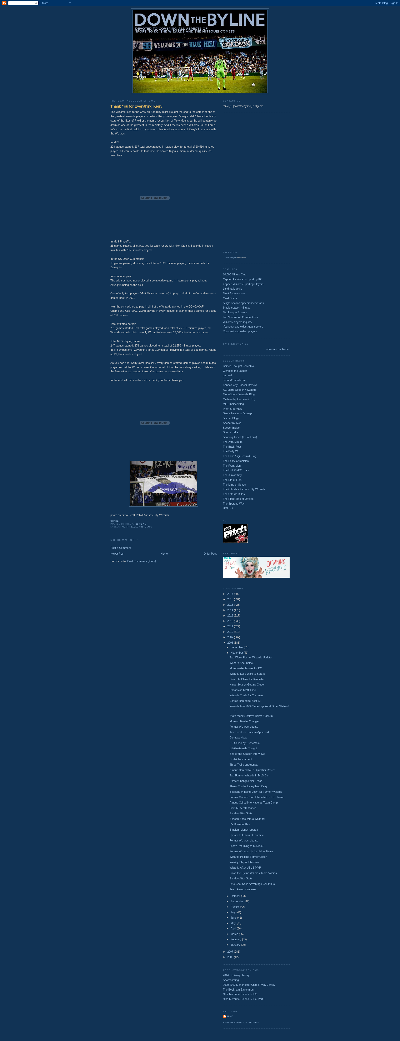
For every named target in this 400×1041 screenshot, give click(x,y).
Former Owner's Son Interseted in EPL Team (257, 797)
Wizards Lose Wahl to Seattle (247, 673)
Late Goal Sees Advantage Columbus (252, 883)
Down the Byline (230, 258)
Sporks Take (230, 432)
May (234, 923)
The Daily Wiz (231, 451)
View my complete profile (241, 1022)
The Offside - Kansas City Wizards (244, 489)
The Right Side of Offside (238, 498)
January (236, 944)
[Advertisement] (239, 179)
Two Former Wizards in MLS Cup (249, 775)
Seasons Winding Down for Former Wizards (256, 791)
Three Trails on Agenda (244, 764)
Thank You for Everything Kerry (249, 786)
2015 (230, 604)
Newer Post (117, 553)
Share (114, 521)
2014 (230, 610)
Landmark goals (232, 288)
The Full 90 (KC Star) (236, 470)
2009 (230, 637)
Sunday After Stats (241, 813)
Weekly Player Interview (244, 862)
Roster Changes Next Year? (246, 780)
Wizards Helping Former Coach (248, 856)
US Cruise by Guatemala (245, 743)
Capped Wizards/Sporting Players (243, 284)
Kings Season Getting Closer (247, 684)
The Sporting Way (234, 503)
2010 (230, 631)
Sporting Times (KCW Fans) (240, 437)
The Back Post (232, 446)
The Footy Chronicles (236, 460)
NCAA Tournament (241, 759)
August (235, 906)
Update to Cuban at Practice (247, 835)
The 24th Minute (232, 441)
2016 (230, 599)
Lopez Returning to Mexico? (246, 846)
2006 (230, 957)
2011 (230, 626)
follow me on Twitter (278, 349)
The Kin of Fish (232, 479)
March (235, 934)
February (236, 939)
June (234, 917)
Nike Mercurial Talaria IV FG (240, 994)
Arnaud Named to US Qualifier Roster (252, 770)
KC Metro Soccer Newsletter (240, 389)
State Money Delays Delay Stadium (251, 715)
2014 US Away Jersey (236, 975)
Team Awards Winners (243, 889)
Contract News (238, 737)
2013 (230, 615)
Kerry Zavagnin (132, 527)
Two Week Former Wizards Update (250, 657)
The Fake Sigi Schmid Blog (239, 456)
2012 (230, 621)
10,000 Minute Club (234, 274)
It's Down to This (240, 824)
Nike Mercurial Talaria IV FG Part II (244, 999)
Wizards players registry (237, 322)
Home (164, 553)
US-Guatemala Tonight (243, 748)
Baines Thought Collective (239, 366)
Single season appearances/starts (243, 303)
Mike (230, 1016)
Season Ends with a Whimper (247, 818)
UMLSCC (228, 508)
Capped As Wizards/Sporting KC (242, 279)
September (238, 901)
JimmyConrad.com (234, 380)
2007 (230, 951)
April (234, 928)
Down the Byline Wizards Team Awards (253, 873)
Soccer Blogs (231, 418)
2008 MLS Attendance (243, 808)
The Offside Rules (234, 494)
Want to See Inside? (242, 662)
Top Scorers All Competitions (240, 317)
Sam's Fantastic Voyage (237, 413)
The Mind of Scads (234, 484)
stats (148, 527)
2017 (230, 593)
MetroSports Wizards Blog (239, 394)
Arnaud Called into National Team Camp (254, 802)
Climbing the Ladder (235, 370)
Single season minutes (236, 307)
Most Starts (230, 298)
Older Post (210, 553)
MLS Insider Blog (233, 404)
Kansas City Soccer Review (240, 385)
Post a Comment (120, 547)
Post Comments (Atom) (141, 561)
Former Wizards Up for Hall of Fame (251, 851)
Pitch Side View (232, 408)
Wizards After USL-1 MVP (245, 867)
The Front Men (232, 465)
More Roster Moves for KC (246, 668)
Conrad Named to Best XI (245, 700)
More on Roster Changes (245, 721)
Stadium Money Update (244, 829)
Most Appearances (234, 293)
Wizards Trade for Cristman (246, 695)
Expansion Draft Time (243, 690)
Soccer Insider (231, 427)
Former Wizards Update (244, 726)
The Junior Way (232, 475)
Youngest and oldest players (240, 331)
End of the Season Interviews (247, 753)
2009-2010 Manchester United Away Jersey (249, 984)
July (233, 912)
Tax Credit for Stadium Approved (249, 732)
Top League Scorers (235, 312)
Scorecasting (231, 980)
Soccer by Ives (232, 422)
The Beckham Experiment (238, 989)
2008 (230, 642)
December (237, 647)
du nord (227, 375)
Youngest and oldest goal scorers (243, 326)
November (237, 652)
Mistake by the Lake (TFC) (239, 399)
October (236, 896)
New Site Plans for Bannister (247, 679)
